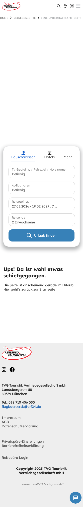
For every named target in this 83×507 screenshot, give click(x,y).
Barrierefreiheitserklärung (23, 445)
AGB (5, 422)
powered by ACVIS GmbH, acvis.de (41, 484)
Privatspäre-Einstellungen (23, 441)
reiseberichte (24, 18)
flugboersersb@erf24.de (21, 406)
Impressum (11, 417)
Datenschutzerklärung (20, 426)
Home (4, 18)
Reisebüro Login (15, 457)
